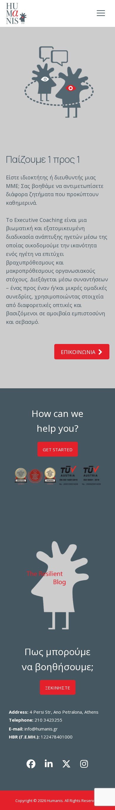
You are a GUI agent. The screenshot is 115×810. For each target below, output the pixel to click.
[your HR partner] (16, 13)
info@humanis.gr (41, 729)
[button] (31, 764)
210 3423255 (48, 720)
